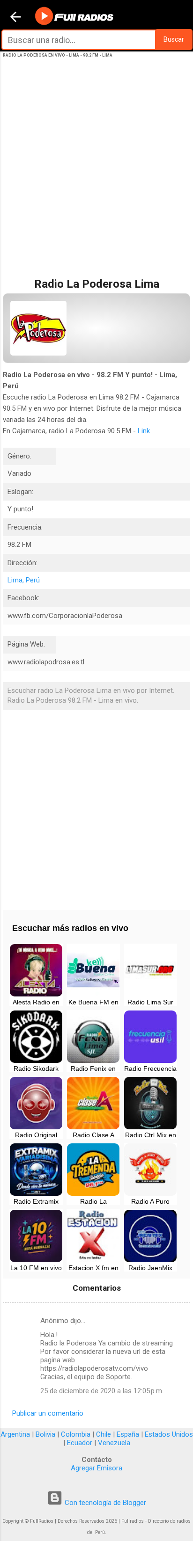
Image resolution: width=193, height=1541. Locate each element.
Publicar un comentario (47, 1413)
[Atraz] (15, 18)
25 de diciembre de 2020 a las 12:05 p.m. (101, 1391)
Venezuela (114, 1443)
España (128, 1434)
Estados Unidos (169, 1434)
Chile (103, 1434)
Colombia (75, 1434)
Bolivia (45, 1434)
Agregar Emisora (96, 1468)
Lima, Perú (23, 580)
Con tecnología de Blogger (104, 1502)
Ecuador (79, 1443)
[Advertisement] (96, 177)
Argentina (15, 1434)
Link (144, 431)
